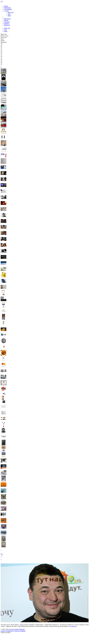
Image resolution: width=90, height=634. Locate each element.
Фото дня (10, 12)
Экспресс (7, 22)
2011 (9, 14)
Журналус (7, 25)
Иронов (6, 23)
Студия (6, 11)
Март (9, 15)
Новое (6, 6)
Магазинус (7, 18)
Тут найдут (73, 626)
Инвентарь (7, 7)
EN (2, 1)
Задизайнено (8, 9)
